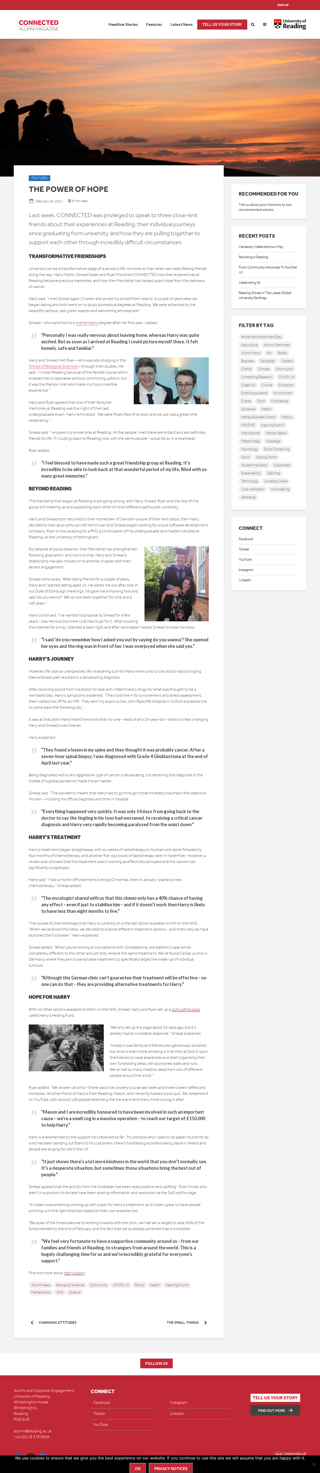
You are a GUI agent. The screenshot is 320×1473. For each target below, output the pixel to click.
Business (247, 361)
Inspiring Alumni (177, 1285)
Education (286, 385)
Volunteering (280, 489)
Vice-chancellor (252, 489)
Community (98, 1285)
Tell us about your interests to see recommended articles (265, 207)
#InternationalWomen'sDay (261, 337)
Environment (283, 393)
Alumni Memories (277, 345)
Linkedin (245, 580)
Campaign (267, 361)
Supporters (282, 465)
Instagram (246, 570)
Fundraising (279, 401)
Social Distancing (276, 449)
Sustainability (251, 473)
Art (269, 353)
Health (155, 1285)
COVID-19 (121, 1285)
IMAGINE (248, 425)
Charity (246, 369)
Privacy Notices (171, 1468)
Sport (245, 457)
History (287, 417)
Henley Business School (258, 417)
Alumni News (40, 1285)
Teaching (273, 473)
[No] (313, 1464)
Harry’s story (74, 1273)
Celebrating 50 (249, 282)
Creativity (248, 385)
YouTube (245, 559)
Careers (287, 361)
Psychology (249, 449)
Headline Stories (123, 24)
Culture (267, 385)
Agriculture (249, 345)
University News (276, 481)
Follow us (156, 1363)
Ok (138, 1468)
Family (139, 1285)
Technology (249, 481)
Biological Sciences (70, 1285)
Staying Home (266, 457)
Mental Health (276, 433)
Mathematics (40, 1292)
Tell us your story (222, 24)
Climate (264, 369)
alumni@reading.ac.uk (33, 1431)
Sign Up (283, 5)
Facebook (246, 539)
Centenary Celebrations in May (261, 247)
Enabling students (254, 393)
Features (154, 24)
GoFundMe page (186, 1009)
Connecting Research (256, 377)
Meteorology (250, 441)
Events (246, 401)
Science (74, 1292)
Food (261, 401)
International (250, 433)
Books (282, 353)
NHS (59, 1292)
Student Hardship (254, 465)
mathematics (87, 323)
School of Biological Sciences (53, 366)
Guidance (248, 409)
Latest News (181, 24)
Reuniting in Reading (253, 257)
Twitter (244, 549)
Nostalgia (273, 441)
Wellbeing (248, 497)
